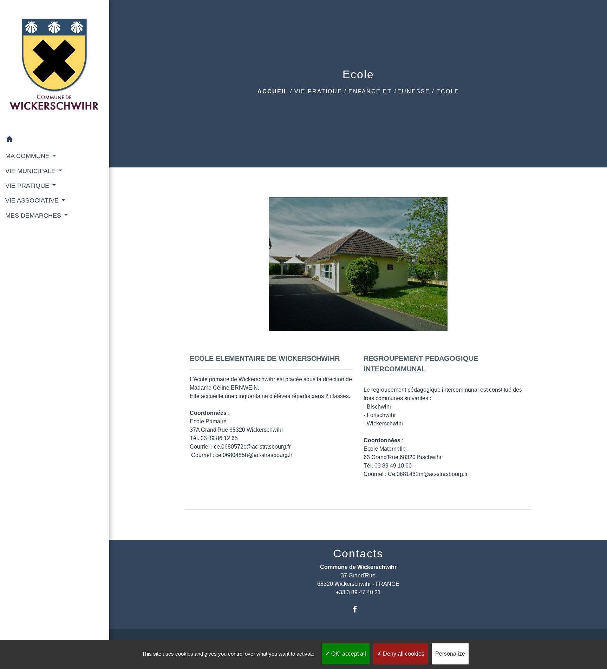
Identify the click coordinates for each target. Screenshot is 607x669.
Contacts (358, 553)
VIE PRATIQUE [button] (28, 185)
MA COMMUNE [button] (28, 155)
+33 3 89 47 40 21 (358, 592)
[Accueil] (54, 66)
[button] (54, 140)
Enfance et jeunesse (389, 91)
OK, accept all (348, 654)
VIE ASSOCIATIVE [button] (32, 200)
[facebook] (358, 609)
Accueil (272, 91)
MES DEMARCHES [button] (34, 215)
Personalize (450, 654)
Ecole (447, 91)
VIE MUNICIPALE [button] (31, 170)
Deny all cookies (402, 654)
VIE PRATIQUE (318, 91)
